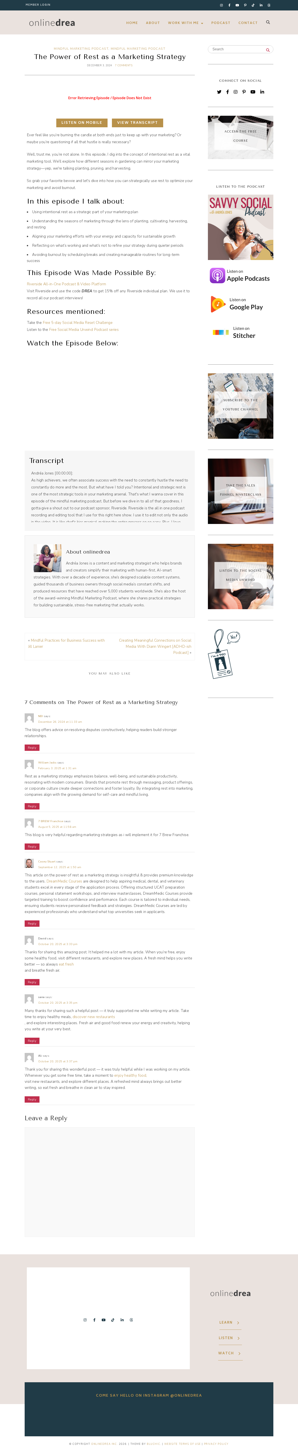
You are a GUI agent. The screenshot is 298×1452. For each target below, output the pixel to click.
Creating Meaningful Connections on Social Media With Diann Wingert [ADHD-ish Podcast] (155, 646)
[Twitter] (219, 92)
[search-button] (268, 22)
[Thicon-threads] (269, 5)
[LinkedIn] (262, 92)
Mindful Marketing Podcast (81, 49)
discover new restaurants (94, 1016)
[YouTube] (252, 92)
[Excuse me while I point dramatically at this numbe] (198, 1416)
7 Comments (123, 65)
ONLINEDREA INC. (104, 1444)
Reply (32, 748)
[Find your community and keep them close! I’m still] (100, 1416)
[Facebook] (227, 92)
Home (132, 23)
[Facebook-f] (229, 5)
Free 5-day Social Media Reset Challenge (78, 322)
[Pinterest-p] (245, 5)
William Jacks (47, 763)
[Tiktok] (253, 5)
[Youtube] (237, 5)
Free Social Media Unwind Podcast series (84, 329)
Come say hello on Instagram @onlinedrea (149, 1396)
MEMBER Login (38, 5)
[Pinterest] (244, 92)
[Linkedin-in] (261, 5)
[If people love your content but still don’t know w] (149, 1416)
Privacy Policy (216, 1444)
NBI (40, 716)
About (153, 23)
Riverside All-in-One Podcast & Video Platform (66, 284)
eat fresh (66, 964)
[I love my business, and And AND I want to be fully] (246, 1416)
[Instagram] (221, 5)
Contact (248, 23)
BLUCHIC (153, 1444)
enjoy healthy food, (130, 1075)
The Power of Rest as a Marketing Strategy (110, 57)
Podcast (221, 23)
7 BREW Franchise (50, 821)
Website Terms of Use (182, 1444)
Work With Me (183, 23)
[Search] (268, 51)
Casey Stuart (47, 862)
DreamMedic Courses (64, 881)
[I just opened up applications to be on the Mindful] (51, 1416)
